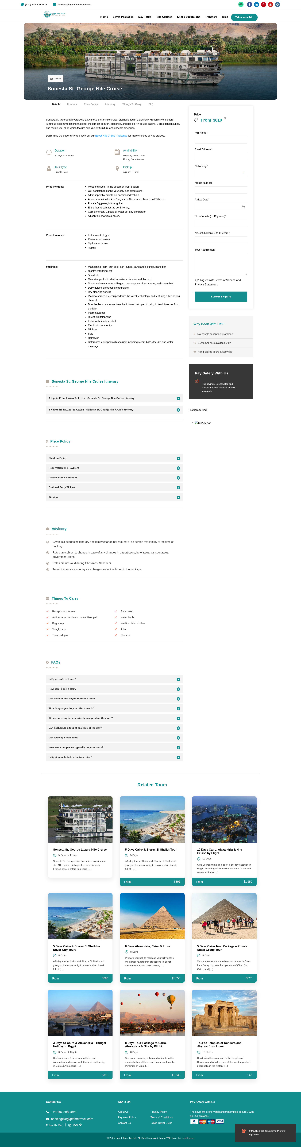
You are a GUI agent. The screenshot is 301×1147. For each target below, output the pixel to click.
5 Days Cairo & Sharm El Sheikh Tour (151, 849)
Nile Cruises (164, 16)
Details (56, 104)
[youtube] (270, 4)
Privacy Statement (206, 284)
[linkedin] (256, 4)
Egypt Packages (123, 16)
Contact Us (124, 1122)
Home (104, 16)
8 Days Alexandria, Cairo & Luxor (148, 946)
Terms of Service (225, 280)
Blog (225, 16)
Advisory (110, 104)
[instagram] (277, 4)
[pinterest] (263, 4)
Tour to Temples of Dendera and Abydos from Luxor (219, 1044)
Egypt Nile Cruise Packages (111, 135)
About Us (123, 1111)
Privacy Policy (158, 1111)
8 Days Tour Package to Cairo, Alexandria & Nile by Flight (146, 1044)
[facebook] (249, 4)
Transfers (211, 16)
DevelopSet (188, 1138)
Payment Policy (127, 1117)
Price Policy (91, 104)
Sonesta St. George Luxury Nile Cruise (80, 849)
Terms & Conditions (161, 1117)
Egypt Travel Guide (161, 1122)
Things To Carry (131, 104)
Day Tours (145, 16)
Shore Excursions (188, 16)
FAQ (150, 104)
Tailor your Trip (244, 17)
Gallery (57, 79)
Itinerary (72, 104)
